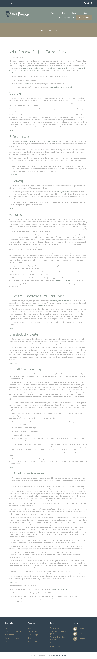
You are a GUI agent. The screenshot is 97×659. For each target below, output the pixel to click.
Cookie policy (54, 643)
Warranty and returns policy (67, 68)
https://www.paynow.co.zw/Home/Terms (43, 229)
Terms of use (54, 628)
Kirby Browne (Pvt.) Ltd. (59, 656)
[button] (56, 13)
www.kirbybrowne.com (59, 589)
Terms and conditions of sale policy (61, 87)
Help (5, 4)
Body (74, 13)
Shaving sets (32, 631)
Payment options (10, 634)
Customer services (15, 73)
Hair (64, 13)
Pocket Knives (32, 641)
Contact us (8, 641)
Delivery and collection (48, 68)
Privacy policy (34, 70)
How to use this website (31, 68)
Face (52, 13)
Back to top (13, 130)
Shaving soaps (33, 634)
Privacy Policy (55, 646)
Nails (29, 638)
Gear (86, 13)
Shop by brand (65, 17)
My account (14, 4)
